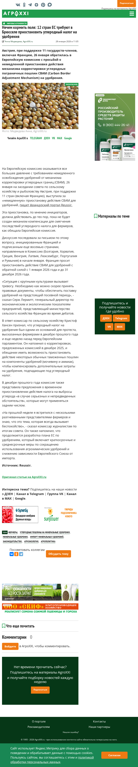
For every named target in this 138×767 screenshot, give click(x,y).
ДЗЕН (47, 138)
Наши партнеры (99, 727)
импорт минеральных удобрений (46, 536)
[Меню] (132, 13)
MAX (59, 138)
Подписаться (126, 3)
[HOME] (4, 23)
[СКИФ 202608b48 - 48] (40, 608)
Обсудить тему (58, 553)
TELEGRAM (36, 138)
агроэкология (31, 541)
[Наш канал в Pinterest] (44, 5)
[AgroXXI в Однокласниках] (25, 5)
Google (68, 138)
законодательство (12, 541)
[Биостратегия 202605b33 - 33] (40, 592)
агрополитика (48, 541)
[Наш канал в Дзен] (37, 5)
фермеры (12, 532)
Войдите (10, 646)
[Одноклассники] (16, 554)
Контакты (99, 721)
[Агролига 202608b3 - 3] (20, 514)
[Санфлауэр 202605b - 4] (60, 514)
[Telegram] (21, 554)
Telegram (121, 318)
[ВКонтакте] (12, 554)
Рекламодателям (39, 727)
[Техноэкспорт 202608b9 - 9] (115, 127)
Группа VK (55, 494)
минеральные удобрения (15, 536)
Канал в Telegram (30, 494)
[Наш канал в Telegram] (30, 5)
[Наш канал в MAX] (51, 5)
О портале (39, 721)
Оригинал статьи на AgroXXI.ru (24, 477)
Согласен (114, 755)
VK (53, 138)
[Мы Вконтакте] (19, 5)
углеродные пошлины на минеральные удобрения (45, 532)
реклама (7, 508)
